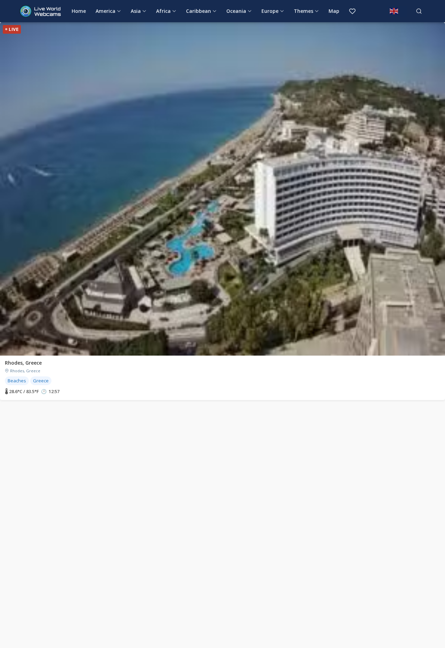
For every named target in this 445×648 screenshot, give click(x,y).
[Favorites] (352, 11)
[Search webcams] (419, 11)
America (105, 11)
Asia (136, 11)
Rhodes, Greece (23, 362)
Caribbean (198, 11)
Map (334, 11)
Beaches (17, 380)
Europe (269, 11)
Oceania (236, 11)
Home (79, 11)
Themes (303, 11)
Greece (41, 380)
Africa (163, 11)
